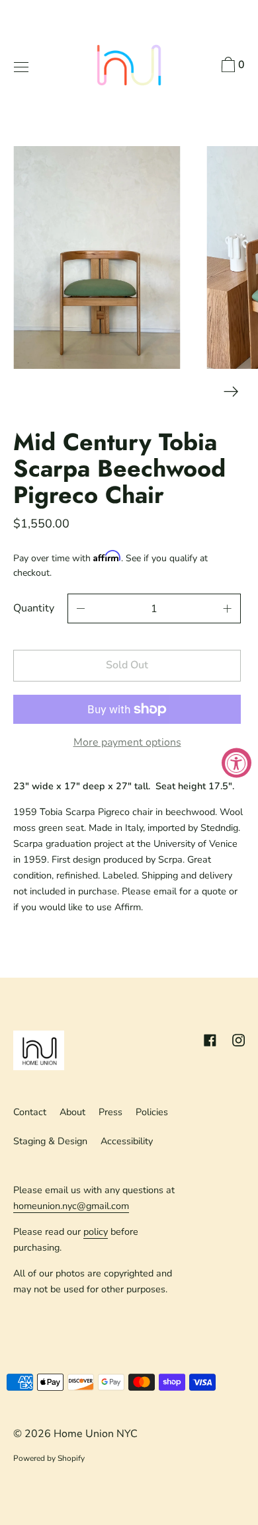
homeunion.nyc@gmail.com (71, 1205)
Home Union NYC (96, 1434)
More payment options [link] (127, 742)
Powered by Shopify (49, 1458)
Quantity (33, 608)
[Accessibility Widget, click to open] (236, 762)
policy (95, 1231)
